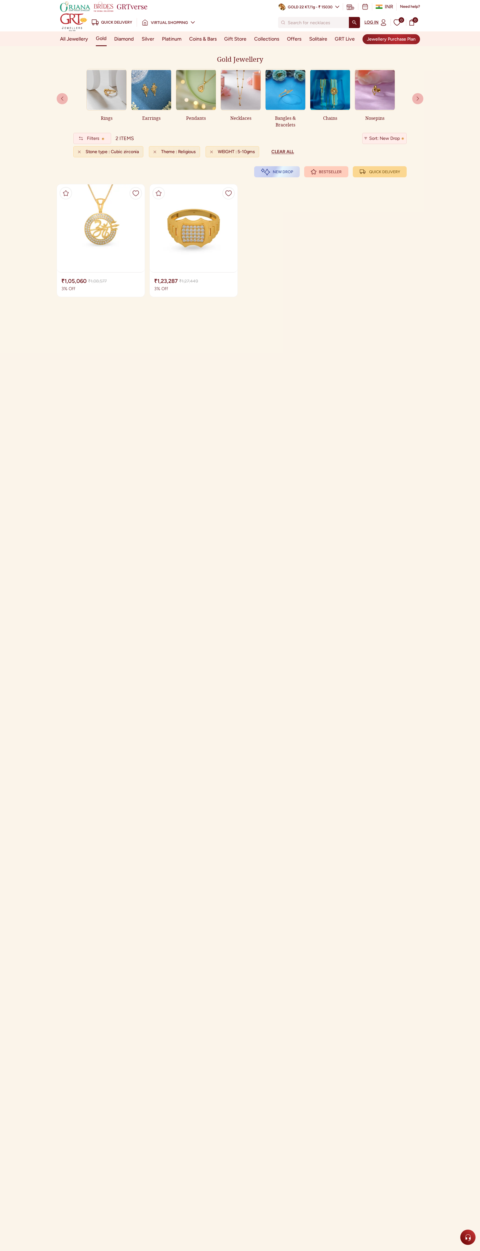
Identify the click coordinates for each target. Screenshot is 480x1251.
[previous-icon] (417, 98)
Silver (148, 39)
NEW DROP (283, 172)
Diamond (124, 39)
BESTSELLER (330, 172)
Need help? (410, 6)
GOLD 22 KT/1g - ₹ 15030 (310, 7)
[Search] (354, 22)
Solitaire (318, 39)
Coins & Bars (203, 39)
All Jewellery (74, 39)
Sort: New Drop (384, 138)
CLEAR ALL (282, 151)
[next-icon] (62, 98)
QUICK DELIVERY (384, 172)
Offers (294, 39)
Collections (266, 39)
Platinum (171, 39)
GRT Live (345, 39)
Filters (93, 138)
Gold (101, 38)
